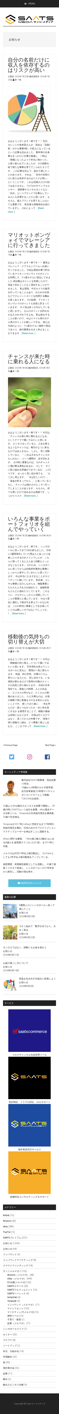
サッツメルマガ (11, 1271)
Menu (31, 3)
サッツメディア (29, 19)
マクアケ (7, 1340)
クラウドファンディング (15, 1265)
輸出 (5, 1379)
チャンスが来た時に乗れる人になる (29, 358)
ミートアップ (10, 1345)
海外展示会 (8, 1368)
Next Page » (50, 745)
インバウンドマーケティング (18, 1260)
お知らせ (23, 912)
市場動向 (7, 1356)
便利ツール (13, 1315)
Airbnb (6, 1215)
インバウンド (10, 1254)
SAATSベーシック (16, 1293)
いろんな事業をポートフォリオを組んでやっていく (29, 524)
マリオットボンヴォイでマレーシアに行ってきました (29, 240)
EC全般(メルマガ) (16, 1282)
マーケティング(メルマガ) (20, 1312)
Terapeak (11, 1301)
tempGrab (12, 1297)
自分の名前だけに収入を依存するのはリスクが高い (29, 65)
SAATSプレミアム (12, 1237)
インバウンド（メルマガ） (21, 1304)
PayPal (6, 1232)
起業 (5, 1373)
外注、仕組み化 (11, 1351)
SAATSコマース (15, 1286)
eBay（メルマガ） (16, 1278)
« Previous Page (10, 745)
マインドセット (15, 1308)
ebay (5, 1226)
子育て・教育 (14, 1319)
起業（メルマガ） (16, 1323)
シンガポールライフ (13, 1329)
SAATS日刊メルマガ (30, 883)
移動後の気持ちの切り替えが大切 (29, 639)
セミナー (7, 1334)
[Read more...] (28, 333)
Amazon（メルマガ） (18, 1275)
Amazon (7, 1221)
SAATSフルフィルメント (20, 1289)
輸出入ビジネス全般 (13, 1384)
